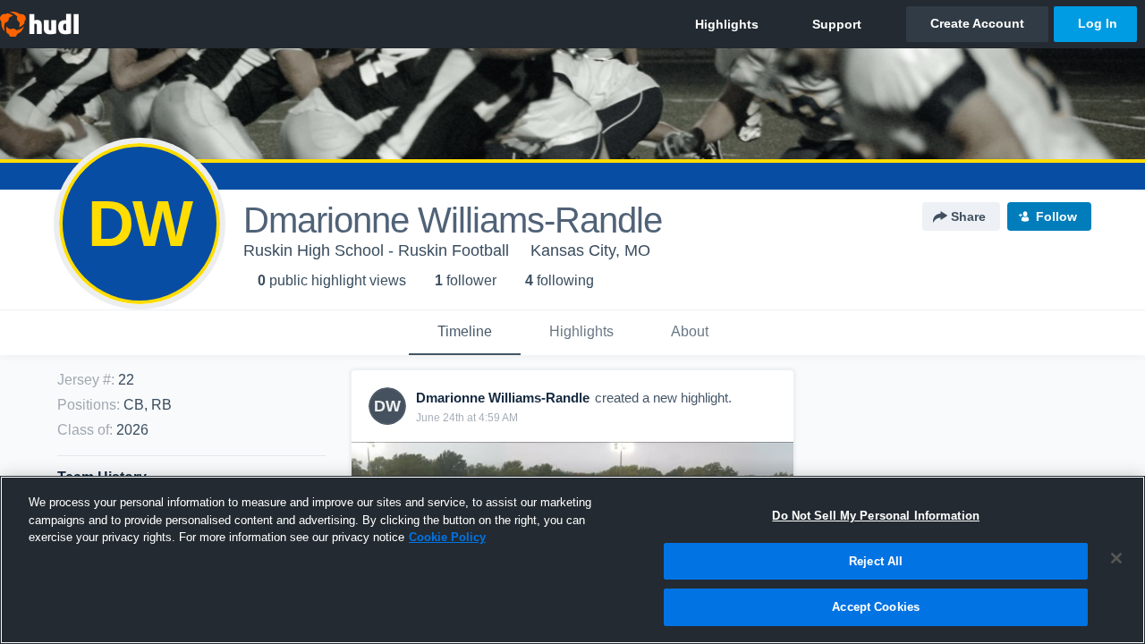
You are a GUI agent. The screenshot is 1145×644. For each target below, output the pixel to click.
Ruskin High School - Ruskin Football (376, 250)
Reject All (876, 561)
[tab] (465, 332)
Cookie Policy (447, 537)
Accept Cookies (876, 607)
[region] (572, 560)
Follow (1056, 216)
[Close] (1116, 558)
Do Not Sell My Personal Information (876, 515)
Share (968, 216)
